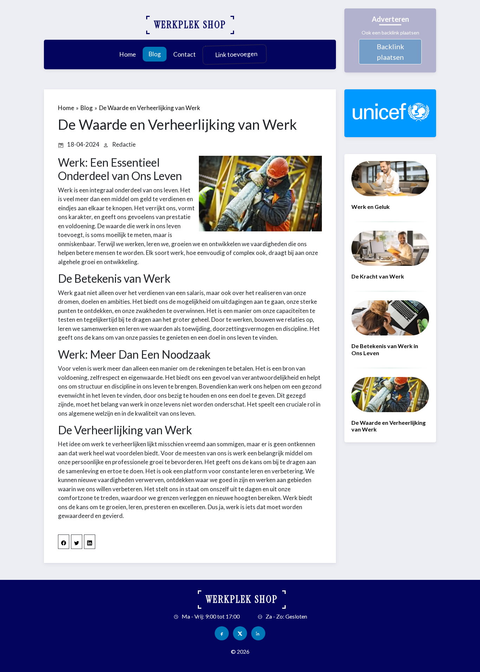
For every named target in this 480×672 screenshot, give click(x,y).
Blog (154, 54)
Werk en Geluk (370, 206)
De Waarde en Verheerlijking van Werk (149, 107)
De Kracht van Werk (377, 276)
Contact (184, 54)
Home (127, 54)
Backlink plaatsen (390, 51)
